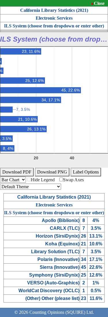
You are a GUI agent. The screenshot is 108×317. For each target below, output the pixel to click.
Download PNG (52, 171)
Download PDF (16, 171)
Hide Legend (43, 179)
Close (99, 3)
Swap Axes (73, 179)
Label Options (86, 171)
